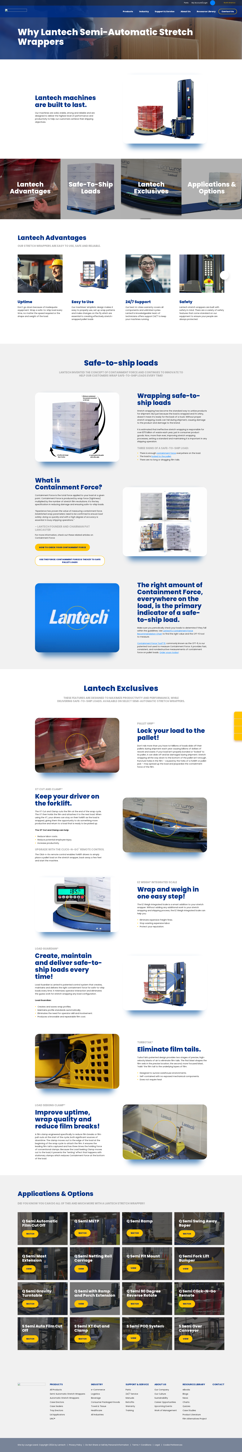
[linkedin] (206, 1445)
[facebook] (214, 1445)
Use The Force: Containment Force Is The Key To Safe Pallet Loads (69, 561)
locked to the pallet (161, 456)
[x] (198, 1445)
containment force (166, 453)
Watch (30, 1233)
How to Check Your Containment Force (62, 547)
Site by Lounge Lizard (28, 1444)
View (29, 1268)
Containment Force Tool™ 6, (151, 643)
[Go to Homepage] (16, 11)
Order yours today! (169, 652)
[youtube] (222, 1445)
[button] (224, 275)
